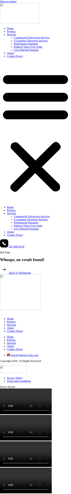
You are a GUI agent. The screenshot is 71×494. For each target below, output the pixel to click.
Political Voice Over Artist (28, 46)
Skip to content (8, 1)
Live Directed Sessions (26, 49)
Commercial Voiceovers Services (32, 37)
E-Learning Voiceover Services (31, 40)
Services (11, 34)
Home (10, 28)
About (10, 53)
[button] (35, 131)
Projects (11, 31)
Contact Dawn (15, 56)
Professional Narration (26, 43)
